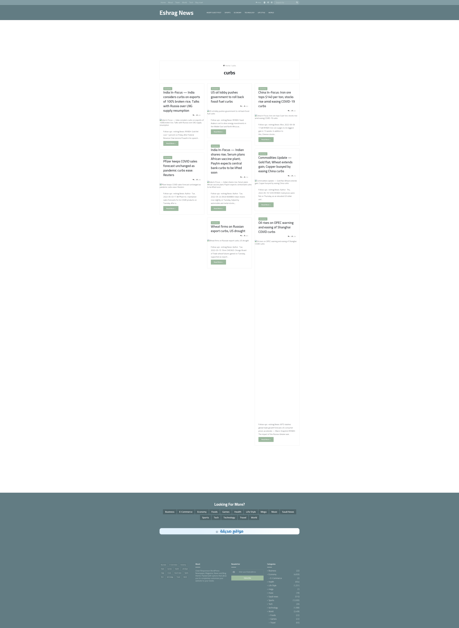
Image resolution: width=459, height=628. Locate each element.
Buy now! (199, 2)
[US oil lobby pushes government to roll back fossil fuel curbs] (229, 112)
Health (237, 512)
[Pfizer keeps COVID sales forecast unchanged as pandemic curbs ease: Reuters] (182, 185)
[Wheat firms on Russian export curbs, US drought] (229, 240)
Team (177, 2)
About (170, 2)
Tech (191, 2)
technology (249, 12)
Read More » (170, 143)
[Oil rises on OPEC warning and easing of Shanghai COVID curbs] (277, 329)
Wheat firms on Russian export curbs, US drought (228, 228)
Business (169, 512)
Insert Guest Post (214, 12)
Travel (243, 517)
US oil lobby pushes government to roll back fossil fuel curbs (227, 96)
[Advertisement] (229, 40)
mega (264, 512)
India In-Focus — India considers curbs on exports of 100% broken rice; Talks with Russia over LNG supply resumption (181, 101)
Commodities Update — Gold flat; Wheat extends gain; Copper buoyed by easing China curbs (275, 164)
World (184, 2)
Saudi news (288, 512)
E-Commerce (185, 512)
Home (163, 2)
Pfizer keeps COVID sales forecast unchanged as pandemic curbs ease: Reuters (180, 168)
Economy (237, 12)
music (274, 512)
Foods (214, 512)
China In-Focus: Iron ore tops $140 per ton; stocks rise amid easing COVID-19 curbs (276, 99)
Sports (228, 12)
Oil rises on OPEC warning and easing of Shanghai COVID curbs (276, 227)
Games (226, 512)
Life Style (261, 12)
